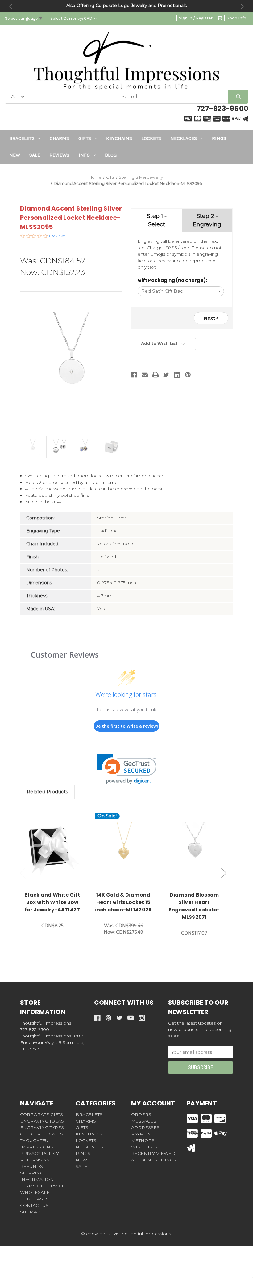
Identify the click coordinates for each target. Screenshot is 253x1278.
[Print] (155, 374)
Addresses (145, 1127)
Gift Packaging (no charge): (172, 280)
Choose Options (127, 850)
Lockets (151, 138)
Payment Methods (143, 1137)
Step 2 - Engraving (207, 220)
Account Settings (153, 1160)
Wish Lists (144, 1147)
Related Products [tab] (47, 791)
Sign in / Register (196, 18)
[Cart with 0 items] (219, 18)
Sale (34, 155)
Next (242, 6)
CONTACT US (34, 1205)
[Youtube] (130, 1018)
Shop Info (236, 18)
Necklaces (183, 138)
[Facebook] (134, 374)
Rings (219, 138)
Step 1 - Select (157, 220)
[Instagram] (142, 1018)
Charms (59, 138)
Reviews (59, 155)
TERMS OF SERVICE (42, 1186)
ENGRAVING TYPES (42, 1127)
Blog (111, 155)
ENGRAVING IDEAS (42, 1121)
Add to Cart (55, 850)
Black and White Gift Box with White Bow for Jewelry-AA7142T (52, 902)
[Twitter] (166, 374)
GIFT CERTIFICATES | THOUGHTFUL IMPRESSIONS (43, 1140)
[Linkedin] (177, 374)
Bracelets (22, 138)
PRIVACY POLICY (39, 1153)
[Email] (145, 374)
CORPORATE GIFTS (41, 1114)
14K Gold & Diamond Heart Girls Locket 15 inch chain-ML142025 (123, 902)
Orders (141, 1114)
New (14, 155)
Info (84, 155)
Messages (143, 1121)
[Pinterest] (188, 374)
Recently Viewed (153, 1153)
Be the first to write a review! (126, 726)
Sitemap (30, 1212)
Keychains (119, 138)
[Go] (238, 97)
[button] (127, 769)
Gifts (84, 138)
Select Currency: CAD (71, 18)
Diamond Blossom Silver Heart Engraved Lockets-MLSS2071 (194, 906)
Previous (11, 6)
